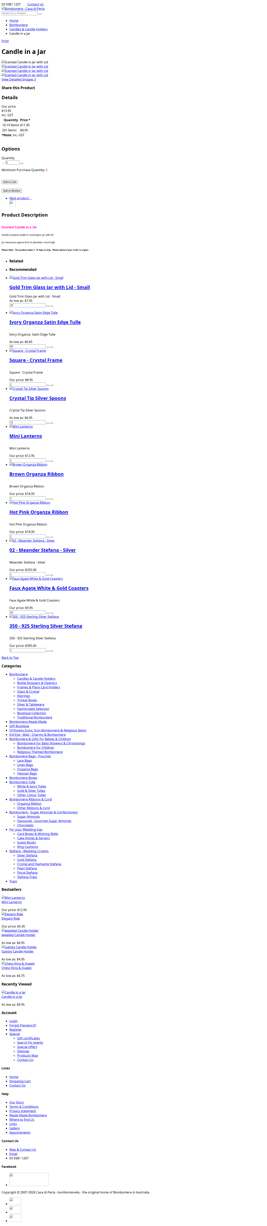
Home (13, 20)
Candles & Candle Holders (36, 678)
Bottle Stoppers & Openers (37, 683)
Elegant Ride (11, 918)
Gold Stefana (26, 860)
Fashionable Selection (33, 709)
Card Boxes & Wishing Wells (37, 834)
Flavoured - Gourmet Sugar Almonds (44, 821)
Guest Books (26, 842)
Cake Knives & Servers (33, 838)
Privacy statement (22, 1111)
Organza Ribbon (29, 803)
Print (5, 41)
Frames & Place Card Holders (38, 687)
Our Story (16, 1102)
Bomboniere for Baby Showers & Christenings (51, 743)
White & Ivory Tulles (31, 786)
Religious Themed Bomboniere (40, 752)
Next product (19, 198)
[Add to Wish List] (51, 306)
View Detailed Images (19, 79)
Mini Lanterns (12, 902)
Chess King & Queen (17, 968)
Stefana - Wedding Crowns (29, 851)
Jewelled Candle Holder (19, 935)
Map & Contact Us (22, 1149)
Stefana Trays (27, 877)
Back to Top (10, 657)
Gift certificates (28, 1038)
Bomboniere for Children (35, 747)
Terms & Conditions (24, 1106)
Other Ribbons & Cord (33, 808)
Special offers (27, 1047)
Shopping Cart (20, 1081)
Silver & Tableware (30, 704)
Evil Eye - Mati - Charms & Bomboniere (37, 734)
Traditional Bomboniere (34, 717)
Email (13, 1154)
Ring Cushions (27, 847)
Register (15, 1029)
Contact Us (35, 4)
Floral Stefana (27, 872)
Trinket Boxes (27, 700)
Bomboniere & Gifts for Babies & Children (40, 739)
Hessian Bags (27, 773)
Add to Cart (9, 182)
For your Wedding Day (25, 829)
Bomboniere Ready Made (28, 722)
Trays (13, 881)
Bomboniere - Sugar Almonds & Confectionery (43, 812)
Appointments (19, 1132)
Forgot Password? (22, 1025)
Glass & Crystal (28, 691)
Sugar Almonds (28, 816)
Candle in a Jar (12, 997)
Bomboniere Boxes (23, 778)
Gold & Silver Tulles (31, 791)
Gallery (14, 1128)
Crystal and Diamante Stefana (39, 864)
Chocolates (25, 825)
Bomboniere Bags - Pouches (30, 756)
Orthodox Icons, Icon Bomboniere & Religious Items (47, 730)
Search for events (30, 1042)
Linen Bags (25, 765)
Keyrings (23, 696)
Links (13, 1124)
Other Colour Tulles (31, 795)
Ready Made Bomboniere (28, 1115)
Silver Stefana (27, 855)
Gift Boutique (19, 726)
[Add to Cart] (47, 306)
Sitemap (23, 1051)
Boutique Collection (31, 713)
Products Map (27, 1055)
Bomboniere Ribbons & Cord (30, 799)
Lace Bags (24, 760)
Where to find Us (21, 1119)
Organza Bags (27, 769)
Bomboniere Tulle (22, 782)
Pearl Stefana (27, 868)
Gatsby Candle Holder (18, 951)
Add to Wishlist (11, 190)
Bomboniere (18, 674)
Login (13, 1021)
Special (14, 1034)
